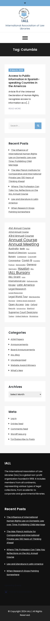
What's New (17, 370)
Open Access (16, 304)
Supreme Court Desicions (23, 312)
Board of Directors (18, 252)
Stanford (30, 308)
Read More (15, 108)
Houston (23, 268)
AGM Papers (17, 339)
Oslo (27, 304)
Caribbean (22, 256)
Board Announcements (23, 349)
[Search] (38, 125)
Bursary (12, 256)
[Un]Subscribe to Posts (23, 439)
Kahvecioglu (32, 281)
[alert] (25, 591)
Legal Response (16, 293)
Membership (34, 297)
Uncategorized (18, 360)
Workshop (33, 316)
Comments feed (19, 428)
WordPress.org (18, 434)
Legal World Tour (18, 296)
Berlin (22, 248)
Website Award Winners (23, 365)
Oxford (34, 304)
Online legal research (25, 300)
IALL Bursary (19, 273)
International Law (17, 281)
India (23, 277)
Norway (12, 300)
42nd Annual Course (19, 232)
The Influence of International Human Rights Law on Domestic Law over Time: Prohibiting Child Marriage (23, 157)
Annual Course (23, 240)
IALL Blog (15, 354)
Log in (14, 418)
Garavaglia (20, 265)
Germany (13, 269)
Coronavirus (15, 260)
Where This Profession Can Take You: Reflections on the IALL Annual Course (24, 190)
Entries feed (17, 423)
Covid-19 (27, 260)
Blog (27, 249)
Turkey (11, 316)
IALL (24, 20)
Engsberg (36, 261)
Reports (12, 308)
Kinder (12, 285)
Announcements (19, 344)
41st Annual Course (19, 228)
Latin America (26, 285)
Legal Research (17, 289)
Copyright (32, 256)
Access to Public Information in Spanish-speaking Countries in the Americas (24, 81)
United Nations (21, 316)
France (12, 265)
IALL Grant (15, 277)
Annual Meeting (24, 244)
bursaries (32, 253)
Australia (14, 248)
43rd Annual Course (21, 236)
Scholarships (21, 309)
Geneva (31, 264)
